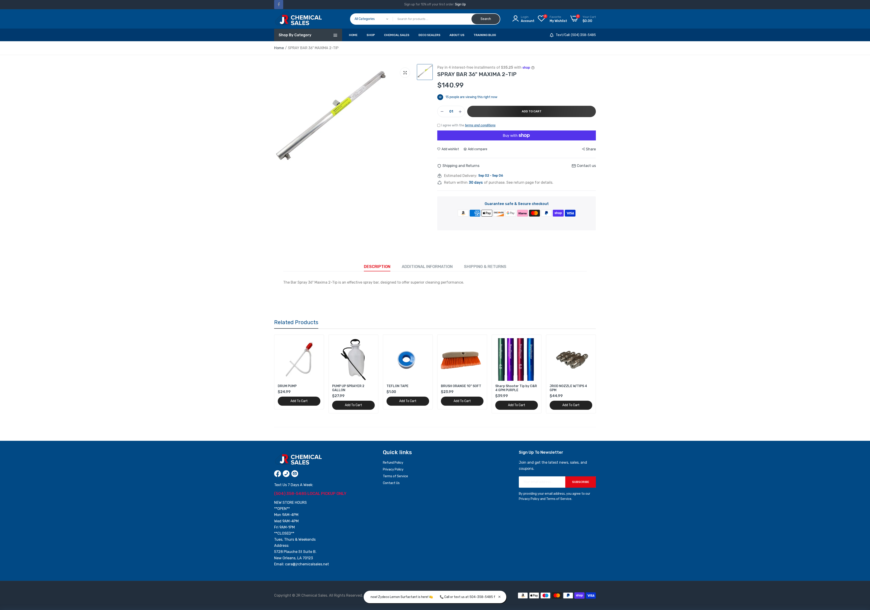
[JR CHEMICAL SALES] (298, 18)
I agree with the (468, 125)
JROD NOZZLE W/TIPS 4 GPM (568, 388)
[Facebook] (278, 4)
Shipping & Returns (485, 266)
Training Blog (485, 35)
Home (353, 35)
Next (584, 374)
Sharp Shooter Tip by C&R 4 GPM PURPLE (516, 388)
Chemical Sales (396, 35)
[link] (316, 342)
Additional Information (427, 266)
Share (591, 149)
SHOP (371, 35)
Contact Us (391, 483)
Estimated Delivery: (460, 176)
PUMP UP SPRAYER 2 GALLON (348, 388)
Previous (285, 374)
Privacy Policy (393, 469)
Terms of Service (395, 476)
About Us (457, 35)
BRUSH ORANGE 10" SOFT (461, 386)
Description (377, 266)
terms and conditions (480, 125)
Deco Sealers (429, 35)
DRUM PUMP (287, 386)
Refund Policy (393, 463)
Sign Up (460, 4)
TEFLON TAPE (397, 386)
